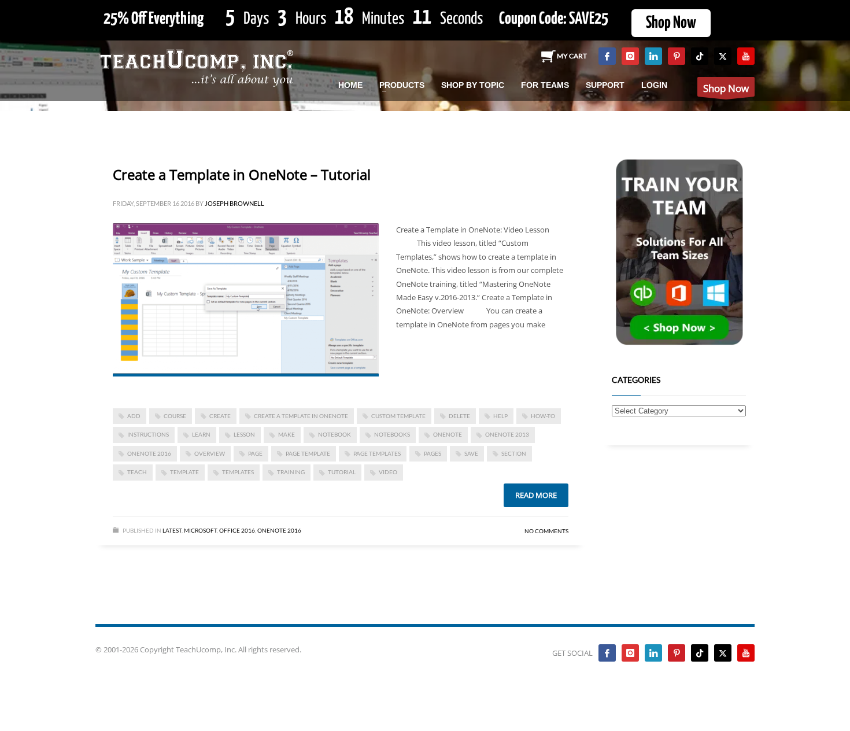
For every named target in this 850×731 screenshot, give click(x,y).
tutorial (342, 471)
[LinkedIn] (653, 56)
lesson (244, 434)
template (184, 471)
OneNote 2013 (507, 434)
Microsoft (200, 530)
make (286, 434)
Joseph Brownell (234, 203)
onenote (447, 434)
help (500, 415)
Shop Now (671, 23)
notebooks (392, 434)
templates (238, 471)
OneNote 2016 (149, 453)
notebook (334, 434)
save (471, 453)
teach (137, 471)
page (255, 453)
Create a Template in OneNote (301, 415)
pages (432, 453)
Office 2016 (237, 530)
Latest (172, 530)
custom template (398, 415)
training (291, 471)
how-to (543, 415)
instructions (148, 434)
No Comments (546, 530)
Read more (536, 495)
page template (308, 453)
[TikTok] (699, 56)
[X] (722, 56)
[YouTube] (746, 56)
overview (209, 453)
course (175, 415)
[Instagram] (630, 56)
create (220, 415)
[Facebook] (607, 56)
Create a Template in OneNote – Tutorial (242, 174)
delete (459, 415)
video (388, 471)
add (134, 415)
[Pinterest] (676, 56)
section (513, 453)
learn (201, 434)
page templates (377, 453)
